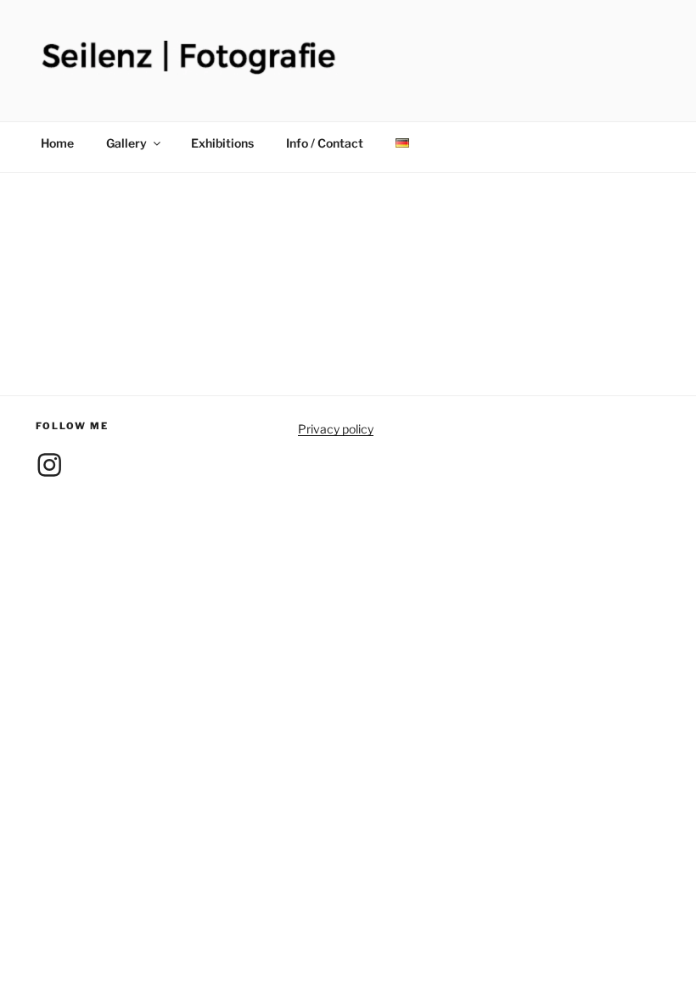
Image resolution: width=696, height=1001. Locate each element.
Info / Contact (324, 143)
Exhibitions (222, 143)
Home (57, 143)
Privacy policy (335, 429)
